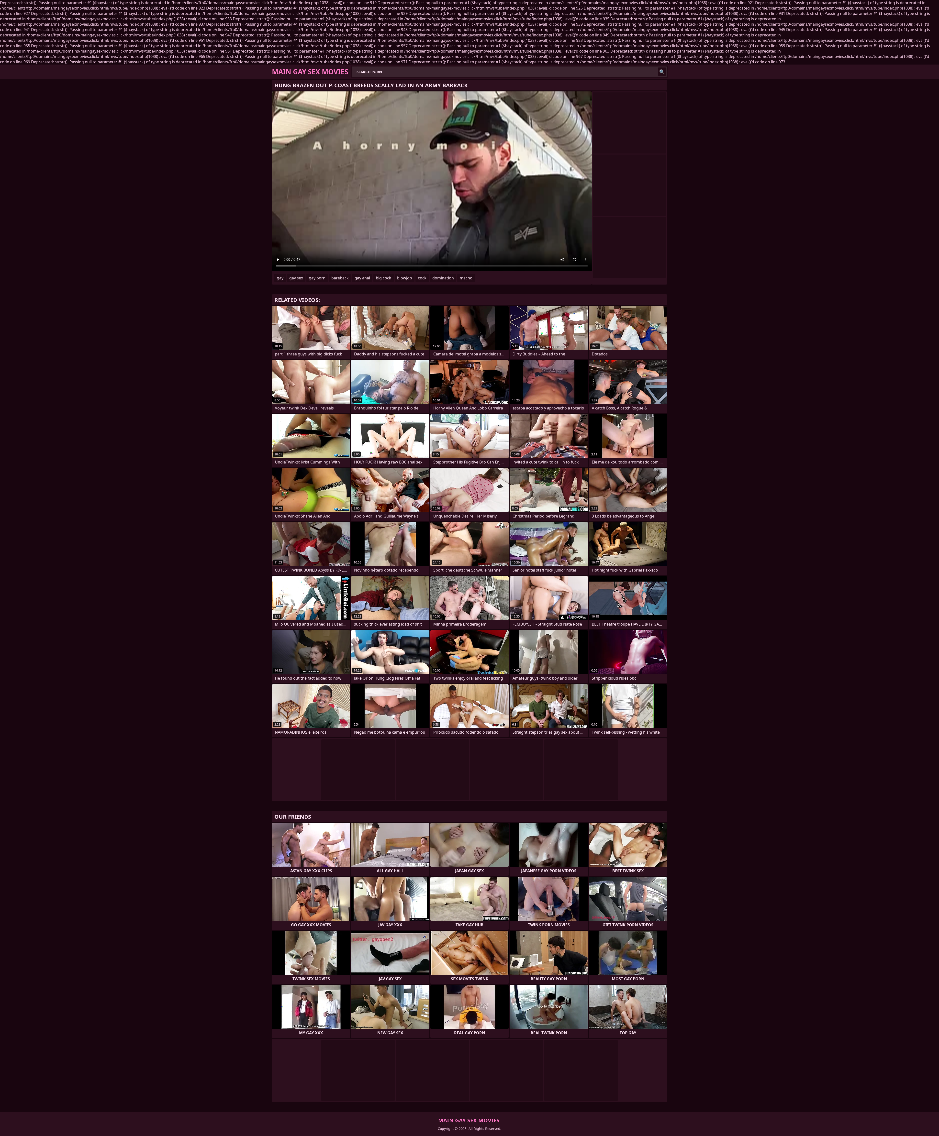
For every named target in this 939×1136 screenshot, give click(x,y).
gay (280, 278)
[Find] (662, 71)
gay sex (296, 278)
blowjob (404, 278)
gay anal (362, 278)
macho (466, 278)
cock (422, 278)
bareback (340, 278)
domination (443, 278)
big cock (383, 278)
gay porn (317, 278)
